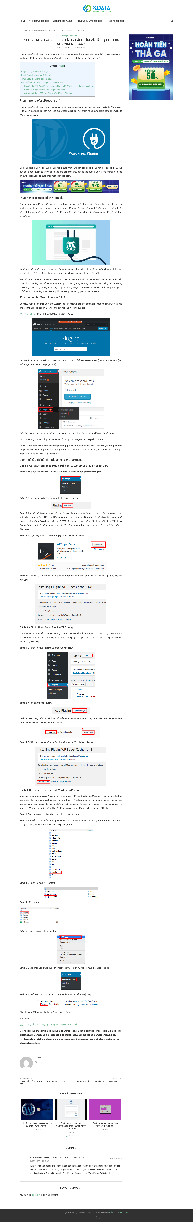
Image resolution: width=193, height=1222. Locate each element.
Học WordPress (116, 21)
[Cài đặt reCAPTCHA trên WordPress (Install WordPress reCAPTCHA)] (71, 1109)
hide (62, 66)
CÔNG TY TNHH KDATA (118, 1212)
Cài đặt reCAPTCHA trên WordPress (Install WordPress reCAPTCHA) (71, 1126)
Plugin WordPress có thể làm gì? (36, 75)
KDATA (68, 47)
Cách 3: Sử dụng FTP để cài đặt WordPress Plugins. (48, 93)
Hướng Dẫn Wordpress (71, 35)
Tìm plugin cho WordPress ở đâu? (36, 79)
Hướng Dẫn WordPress (90, 21)
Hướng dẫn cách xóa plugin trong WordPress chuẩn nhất (51, 1024)
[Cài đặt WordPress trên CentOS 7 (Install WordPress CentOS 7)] (37, 1109)
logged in (36, 1195)
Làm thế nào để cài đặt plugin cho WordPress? (42, 82)
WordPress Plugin (63, 21)
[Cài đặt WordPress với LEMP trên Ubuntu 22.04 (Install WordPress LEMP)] (105, 1109)
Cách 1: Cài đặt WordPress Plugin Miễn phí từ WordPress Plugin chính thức (58, 86)
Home (22, 21)
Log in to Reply (116, 1158)
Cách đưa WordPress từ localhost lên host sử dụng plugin (57, 1158)
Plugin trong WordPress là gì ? (35, 71)
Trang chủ (23, 30)
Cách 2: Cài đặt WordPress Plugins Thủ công (44, 89)
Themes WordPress (39, 21)
